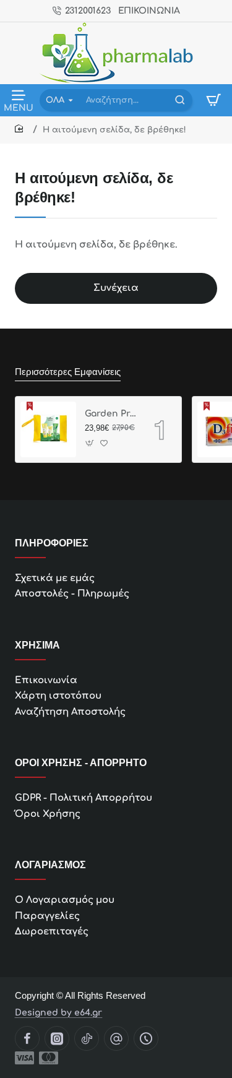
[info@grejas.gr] (116, 1038)
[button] (90, 443)
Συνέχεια (116, 288)
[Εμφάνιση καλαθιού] (213, 100)
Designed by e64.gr (58, 1013)
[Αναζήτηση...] (180, 100)
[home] (21, 129)
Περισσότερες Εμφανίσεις (68, 371)
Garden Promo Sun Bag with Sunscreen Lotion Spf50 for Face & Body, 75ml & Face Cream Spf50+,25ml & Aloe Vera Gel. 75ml (111, 413)
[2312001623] (146, 1038)
